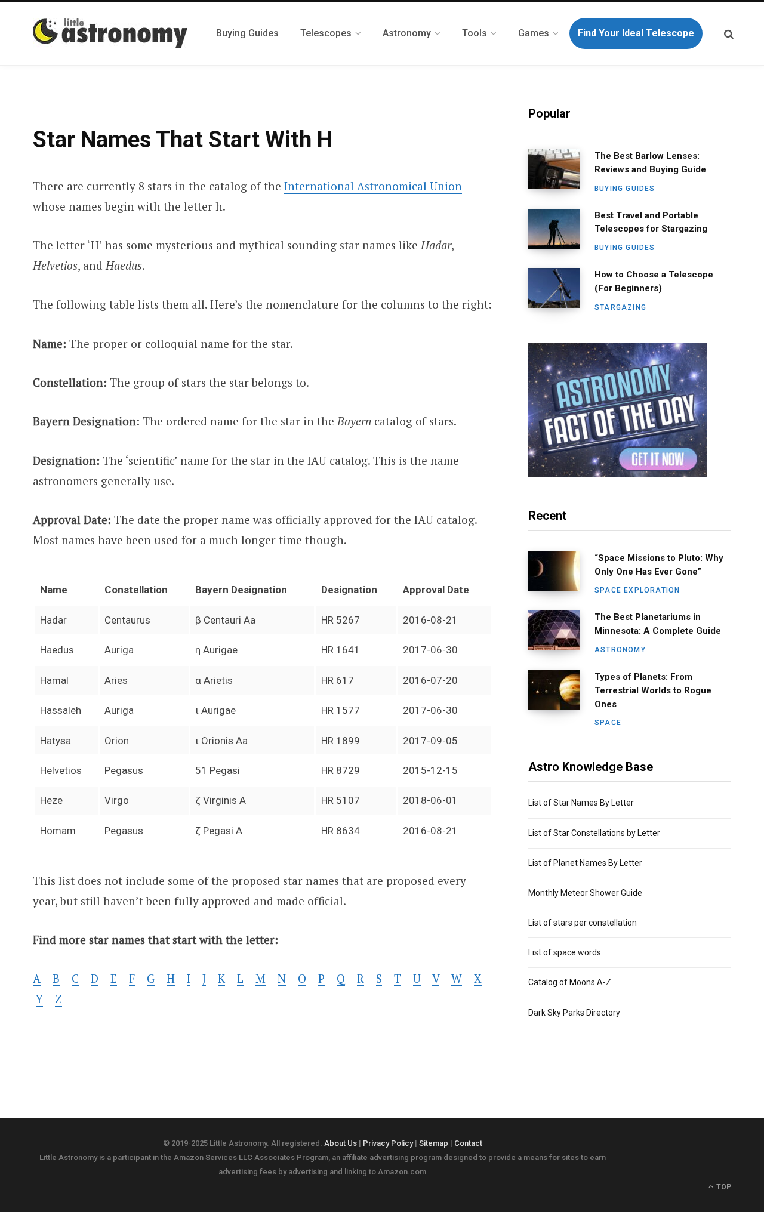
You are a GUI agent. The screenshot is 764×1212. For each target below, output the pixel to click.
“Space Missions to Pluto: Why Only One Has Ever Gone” (658, 565)
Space (607, 722)
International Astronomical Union (373, 185)
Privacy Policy (388, 1143)
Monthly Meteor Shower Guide (585, 893)
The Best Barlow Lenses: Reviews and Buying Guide (650, 162)
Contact (468, 1143)
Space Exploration (637, 590)
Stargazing (620, 307)
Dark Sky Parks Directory (574, 1012)
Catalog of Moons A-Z (569, 982)
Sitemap (433, 1143)
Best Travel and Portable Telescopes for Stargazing (650, 222)
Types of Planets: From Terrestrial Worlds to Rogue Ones (652, 690)
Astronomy (620, 650)
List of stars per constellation (582, 922)
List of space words (564, 952)
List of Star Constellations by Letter (594, 833)
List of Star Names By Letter (581, 802)
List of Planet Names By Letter (585, 863)
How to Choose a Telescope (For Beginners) (653, 281)
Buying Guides (624, 188)
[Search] (729, 34)
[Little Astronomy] (110, 33)
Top (722, 1187)
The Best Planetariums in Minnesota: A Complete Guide (657, 624)
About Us (340, 1143)
